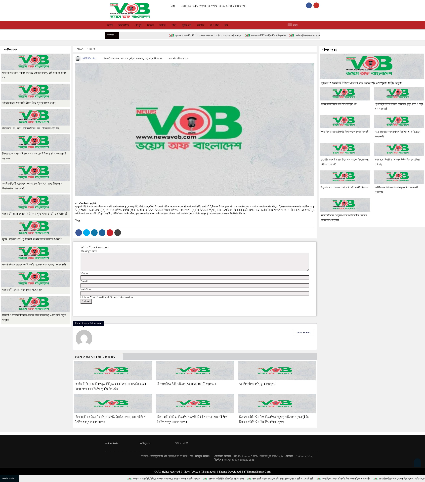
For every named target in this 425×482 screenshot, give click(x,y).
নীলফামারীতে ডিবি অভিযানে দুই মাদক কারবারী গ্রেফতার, (186, 384)
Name (84, 273)
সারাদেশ (162, 25)
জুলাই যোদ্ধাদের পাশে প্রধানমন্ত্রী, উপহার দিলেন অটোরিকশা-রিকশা (31, 239)
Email (84, 281)
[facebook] (309, 5)
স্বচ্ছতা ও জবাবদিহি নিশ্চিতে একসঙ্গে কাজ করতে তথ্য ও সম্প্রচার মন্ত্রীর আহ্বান (152, 35)
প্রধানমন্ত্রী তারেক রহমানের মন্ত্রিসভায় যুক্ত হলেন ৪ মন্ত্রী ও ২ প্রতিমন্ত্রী (268, 35)
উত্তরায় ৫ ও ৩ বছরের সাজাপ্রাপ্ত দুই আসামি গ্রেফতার (344, 187)
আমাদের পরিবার (111, 443)
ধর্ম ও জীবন (214, 25)
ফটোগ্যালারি (145, 443)
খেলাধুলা (138, 25)
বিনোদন (150, 25)
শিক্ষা (174, 25)
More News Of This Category (95, 356)
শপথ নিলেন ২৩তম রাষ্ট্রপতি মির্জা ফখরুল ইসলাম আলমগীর (345, 131)
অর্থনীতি (200, 25)
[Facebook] (78, 232)
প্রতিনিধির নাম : (89, 58)
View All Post (303, 332)
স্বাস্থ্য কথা (186, 25)
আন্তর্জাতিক (123, 25)
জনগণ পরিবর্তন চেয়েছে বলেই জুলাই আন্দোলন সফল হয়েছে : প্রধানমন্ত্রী (34, 264)
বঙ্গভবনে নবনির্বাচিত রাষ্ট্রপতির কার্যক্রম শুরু (212, 35)
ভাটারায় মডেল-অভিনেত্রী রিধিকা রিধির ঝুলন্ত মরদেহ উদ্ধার (28, 102)
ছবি (226, 25)
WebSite (86, 289)
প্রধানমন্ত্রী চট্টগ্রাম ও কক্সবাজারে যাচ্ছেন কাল (22, 289)
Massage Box (89, 251)
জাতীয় (110, 25)
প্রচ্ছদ (80, 49)
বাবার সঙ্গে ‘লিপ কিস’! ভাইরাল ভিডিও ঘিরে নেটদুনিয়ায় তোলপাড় (30, 128)
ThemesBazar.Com (258, 471)
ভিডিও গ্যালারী (181, 443)
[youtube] (316, 5)
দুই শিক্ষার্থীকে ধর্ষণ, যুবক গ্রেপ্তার (257, 384)
